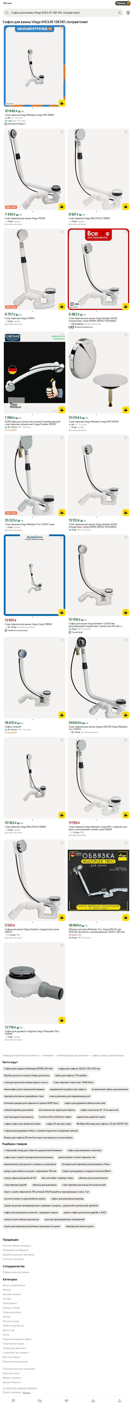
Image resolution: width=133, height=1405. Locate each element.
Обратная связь (11, 1373)
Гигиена (7, 1298)
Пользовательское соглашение (19, 1369)
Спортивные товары (13, 1343)
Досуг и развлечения (14, 1285)
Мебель (7, 1290)
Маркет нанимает (12, 1378)
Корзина (93, 1401)
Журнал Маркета (12, 1382)
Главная (13, 1401)
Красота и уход (11, 1321)
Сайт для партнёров (13, 1259)
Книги (6, 1334)
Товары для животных (14, 1348)
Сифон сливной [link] (13, 726)
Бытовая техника (12, 1294)
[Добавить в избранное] (62, 29)
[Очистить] (119, 13)
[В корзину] (62, 103)
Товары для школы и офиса (17, 1339)
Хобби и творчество (13, 1325)
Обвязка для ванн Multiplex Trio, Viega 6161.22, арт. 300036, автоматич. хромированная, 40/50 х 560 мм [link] (97, 930)
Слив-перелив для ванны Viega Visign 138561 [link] (28, 624)
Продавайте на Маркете (15, 1250)
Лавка (40, 1401)
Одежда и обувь (11, 1307)
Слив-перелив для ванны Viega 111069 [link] (25, 218)
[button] (128, 13)
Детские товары (11, 1357)
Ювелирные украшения (15, 1361)
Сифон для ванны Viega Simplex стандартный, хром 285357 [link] (32, 930)
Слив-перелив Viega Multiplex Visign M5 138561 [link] (29, 115)
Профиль (119, 1401)
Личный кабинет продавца (17, 1245)
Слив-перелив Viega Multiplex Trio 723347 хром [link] (29, 524)
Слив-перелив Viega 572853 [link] (19, 318)
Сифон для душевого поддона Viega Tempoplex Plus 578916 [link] (32, 1032)
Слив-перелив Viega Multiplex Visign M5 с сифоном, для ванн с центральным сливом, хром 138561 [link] (98, 828)
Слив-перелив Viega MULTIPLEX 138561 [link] (89, 218)
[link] (28, 1068)
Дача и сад (8, 1330)
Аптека (6, 1316)
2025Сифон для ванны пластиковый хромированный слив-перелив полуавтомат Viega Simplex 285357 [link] (32, 423)
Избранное (66, 1401)
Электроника (10, 1303)
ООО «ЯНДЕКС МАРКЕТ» (24, 1388)
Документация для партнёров (18, 1254)
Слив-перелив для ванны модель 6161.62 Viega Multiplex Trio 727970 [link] (98, 728)
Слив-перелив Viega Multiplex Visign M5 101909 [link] (94, 421)
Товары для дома (12, 1312)
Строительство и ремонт (16, 1352)
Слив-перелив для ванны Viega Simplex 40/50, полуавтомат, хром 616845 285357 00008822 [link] (93, 319)
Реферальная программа (16, 1272)
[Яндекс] (26, 1393)
